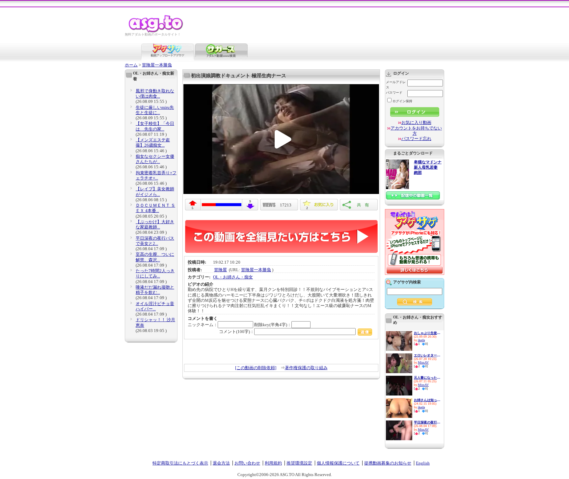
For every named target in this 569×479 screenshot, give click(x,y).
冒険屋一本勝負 (157, 64)
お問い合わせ (247, 463)
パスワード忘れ (416, 138)
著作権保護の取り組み (306, 367)
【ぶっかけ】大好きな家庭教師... (155, 224)
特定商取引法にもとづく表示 (180, 463)
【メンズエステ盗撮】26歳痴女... (153, 142)
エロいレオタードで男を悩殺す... (427, 355)
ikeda (421, 340)
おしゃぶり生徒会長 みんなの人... (427, 333)
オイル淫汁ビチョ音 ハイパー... (155, 306)
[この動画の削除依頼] (255, 367)
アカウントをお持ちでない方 (416, 131)
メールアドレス (396, 84)
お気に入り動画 (416, 122)
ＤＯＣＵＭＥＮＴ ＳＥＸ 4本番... (155, 208)
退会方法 (221, 463)
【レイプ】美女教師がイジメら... (155, 191)
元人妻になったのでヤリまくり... (427, 377)
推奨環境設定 (299, 463)
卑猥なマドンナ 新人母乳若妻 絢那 (428, 167)
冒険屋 (220, 269)
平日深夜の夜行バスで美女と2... (155, 241)
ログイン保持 (402, 101)
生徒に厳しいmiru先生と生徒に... (155, 110)
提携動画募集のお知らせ (387, 463)
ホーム (131, 64)
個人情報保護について (338, 463)
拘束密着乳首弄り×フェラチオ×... (156, 175)
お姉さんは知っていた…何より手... (427, 400)
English (423, 463)
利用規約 (273, 463)
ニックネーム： (203, 324)
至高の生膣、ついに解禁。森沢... (155, 257)
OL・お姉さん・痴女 (233, 277)
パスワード (394, 92)
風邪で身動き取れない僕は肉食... (155, 93)
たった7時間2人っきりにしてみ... (155, 273)
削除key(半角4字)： (272, 324)
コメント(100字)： (236, 331)
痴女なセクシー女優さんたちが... (155, 159)
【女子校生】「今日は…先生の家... (155, 126)
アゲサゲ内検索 (407, 282)
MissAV (423, 362)
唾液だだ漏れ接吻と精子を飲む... (155, 290)
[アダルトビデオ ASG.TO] (156, 31)
